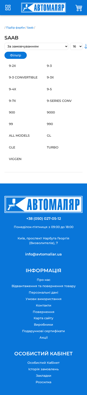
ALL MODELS (19, 136)
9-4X (12, 89)
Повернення (43, 312)
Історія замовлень (43, 369)
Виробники (43, 325)
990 (50, 124)
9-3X (50, 77)
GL (49, 136)
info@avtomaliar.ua (43, 254)
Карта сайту (43, 318)
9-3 (49, 66)
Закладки (43, 376)
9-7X (12, 101)
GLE (12, 147)
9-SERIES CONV (59, 101)
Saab (30, 27)
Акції (43, 337)
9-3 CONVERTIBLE (23, 77)
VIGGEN (15, 159)
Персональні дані (43, 292)
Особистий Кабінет (43, 363)
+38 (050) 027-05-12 (43, 218)
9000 (51, 112)
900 (12, 112)
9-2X (12, 66)
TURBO (52, 147)
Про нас (43, 280)
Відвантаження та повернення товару (44, 286)
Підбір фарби (15, 27)
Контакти (43, 305)
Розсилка (43, 382)
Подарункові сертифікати (43, 331)
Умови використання (44, 299)
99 (11, 124)
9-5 (49, 89)
